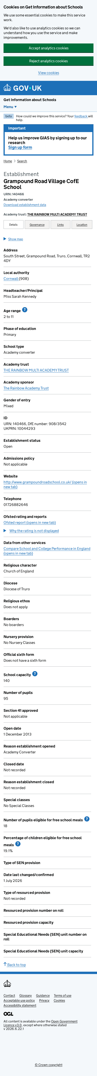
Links (60, 224)
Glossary (25, 995)
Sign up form (20, 147)
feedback (81, 116)
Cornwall (11, 278)
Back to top (16, 965)
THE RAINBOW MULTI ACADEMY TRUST (57, 214)
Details (13, 224)
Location (82, 224)
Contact (9, 995)
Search (22, 161)
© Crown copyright (48, 1065)
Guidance (43, 995)
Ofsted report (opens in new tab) (30, 522)
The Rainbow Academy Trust (26, 388)
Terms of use (62, 995)
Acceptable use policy (19, 1000)
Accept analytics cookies (49, 48)
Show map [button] (15, 239)
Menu (8, 107)
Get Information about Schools (30, 100)
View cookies (48, 72)
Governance (37, 224)
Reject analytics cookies (48, 61)
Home (8, 161)
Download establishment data (25, 205)
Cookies (59, 1000)
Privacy (44, 1000)
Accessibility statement (20, 1005)
